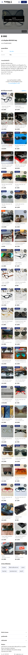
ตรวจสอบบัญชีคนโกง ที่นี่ (14, 83)
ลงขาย (24, 2)
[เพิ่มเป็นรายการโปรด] (11, 94)
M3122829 (8, 43)
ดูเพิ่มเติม (24, 90)
